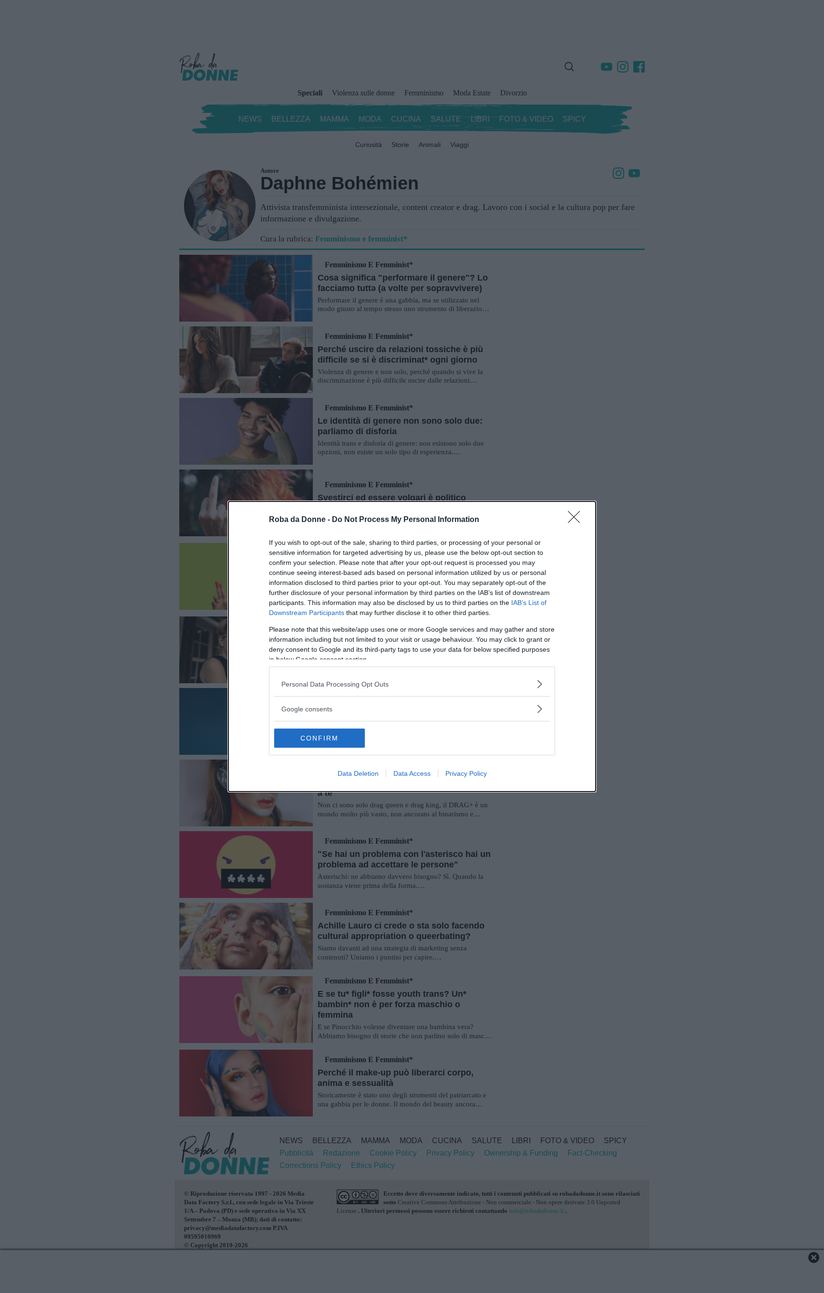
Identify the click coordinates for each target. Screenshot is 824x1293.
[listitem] (412, 684)
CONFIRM (319, 738)
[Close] (577, 520)
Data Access (412, 773)
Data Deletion (358, 773)
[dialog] (412, 646)
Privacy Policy (466, 773)
